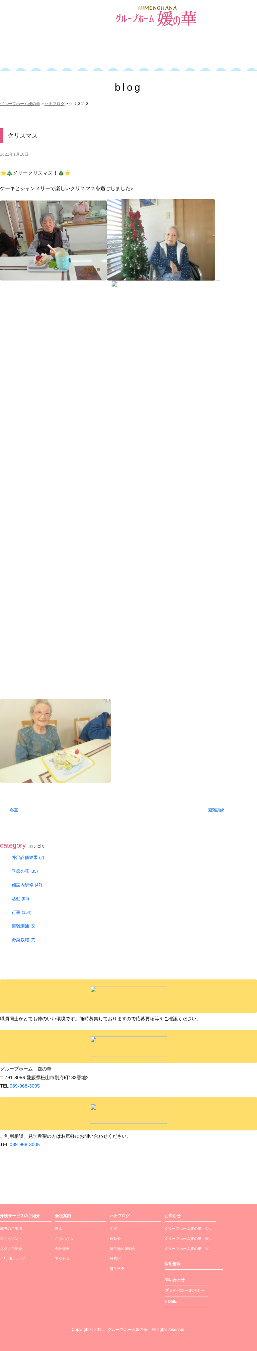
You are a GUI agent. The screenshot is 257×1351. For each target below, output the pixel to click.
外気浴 (115, 1259)
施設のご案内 (11, 1228)
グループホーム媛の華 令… (188, 1228)
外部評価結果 (28, 857)
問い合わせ (175, 1279)
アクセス (62, 1259)
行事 (21, 912)
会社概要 (62, 1249)
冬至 (14, 810)
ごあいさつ (64, 1239)
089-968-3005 (25, 1086)
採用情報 (226, 51)
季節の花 (25, 871)
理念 (58, 1228)
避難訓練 (216, 810)
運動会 (115, 1239)
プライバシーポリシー (185, 1290)
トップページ (19, 51)
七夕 (113, 1228)
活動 (20, 898)
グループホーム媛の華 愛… (188, 1239)
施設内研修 (27, 884)
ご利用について (13, 1259)
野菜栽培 (23, 939)
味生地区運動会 (123, 1249)
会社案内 (114, 51)
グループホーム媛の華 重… (188, 1249)
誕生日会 (117, 1269)
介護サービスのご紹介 (65, 51)
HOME (171, 1301)
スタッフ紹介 (11, 1249)
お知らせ (173, 1215)
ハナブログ (120, 1215)
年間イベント (11, 1239)
